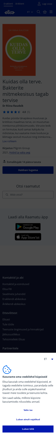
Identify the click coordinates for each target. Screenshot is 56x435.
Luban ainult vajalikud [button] (28, 419)
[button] (47, 359)
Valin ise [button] (28, 410)
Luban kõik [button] (28, 429)
